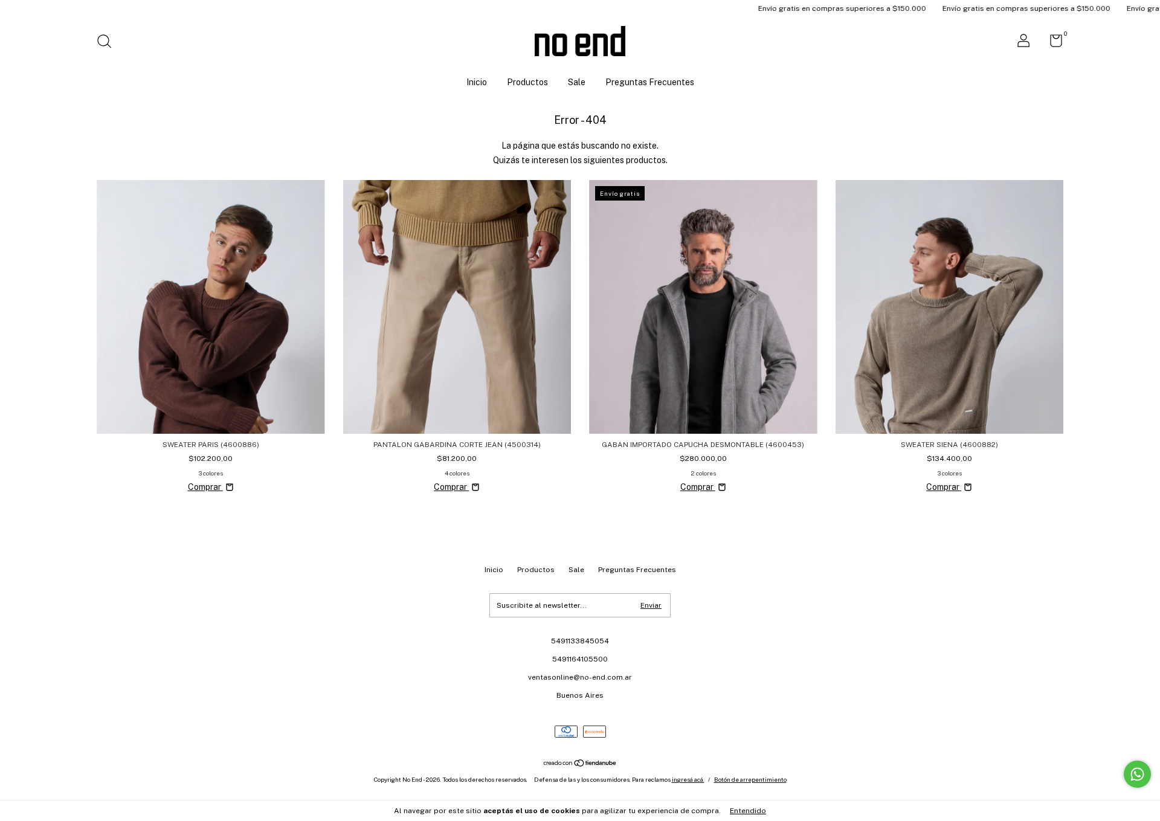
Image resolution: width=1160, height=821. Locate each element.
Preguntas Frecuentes (649, 82)
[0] (1051, 43)
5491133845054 (580, 641)
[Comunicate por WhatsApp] (1137, 774)
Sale (576, 82)
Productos (527, 82)
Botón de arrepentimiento (750, 779)
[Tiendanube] (580, 764)
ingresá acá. (688, 779)
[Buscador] (108, 43)
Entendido (748, 811)
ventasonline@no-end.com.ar (580, 677)
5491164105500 (580, 659)
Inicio (476, 82)
